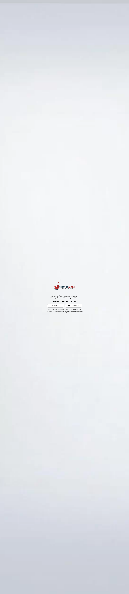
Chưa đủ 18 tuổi (73, 306)
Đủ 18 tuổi (55, 306)
